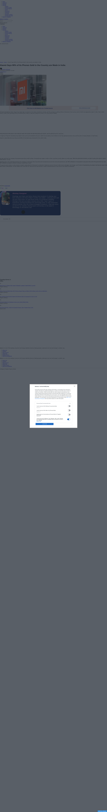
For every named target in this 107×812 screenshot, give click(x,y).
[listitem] (53, 403)
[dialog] (53, 406)
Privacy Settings (103, 811)
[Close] (75, 386)
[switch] (68, 406)
